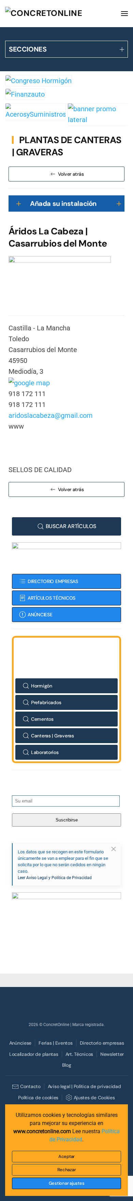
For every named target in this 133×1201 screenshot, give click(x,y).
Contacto (30, 1086)
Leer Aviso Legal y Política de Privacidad (55, 877)
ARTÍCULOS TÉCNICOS (51, 598)
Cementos (42, 719)
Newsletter (112, 1054)
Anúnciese (20, 1043)
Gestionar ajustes (67, 1183)
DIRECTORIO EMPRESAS (53, 581)
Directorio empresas (102, 1043)
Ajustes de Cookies (94, 1098)
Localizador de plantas (33, 1054)
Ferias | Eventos (56, 1043)
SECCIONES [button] (27, 49)
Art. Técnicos (79, 1054)
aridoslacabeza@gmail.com (51, 415)
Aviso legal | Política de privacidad (84, 1086)
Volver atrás (71, 174)
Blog (66, 1065)
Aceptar (66, 1156)
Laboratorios (45, 752)
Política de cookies (38, 1098)
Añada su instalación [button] (63, 203)
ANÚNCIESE (40, 615)
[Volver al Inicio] (56, 13)
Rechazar (66, 1170)
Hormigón (41, 686)
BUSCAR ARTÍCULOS (71, 526)
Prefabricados (46, 702)
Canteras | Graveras (52, 736)
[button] (124, 13)
